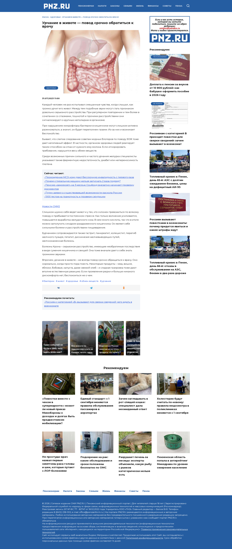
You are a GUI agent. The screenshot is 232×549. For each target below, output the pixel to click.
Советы (167, 6)
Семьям (128, 6)
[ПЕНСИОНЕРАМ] (170, 78)
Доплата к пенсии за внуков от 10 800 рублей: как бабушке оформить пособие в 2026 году (169, 90)
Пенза (178, 6)
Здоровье (55, 17)
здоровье (73, 281)
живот (61, 281)
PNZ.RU (45, 17)
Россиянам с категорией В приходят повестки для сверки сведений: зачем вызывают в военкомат (168, 139)
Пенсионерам (86, 6)
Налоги (102, 6)
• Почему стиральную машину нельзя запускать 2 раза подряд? (82, 181)
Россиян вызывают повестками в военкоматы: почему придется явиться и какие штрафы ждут (169, 225)
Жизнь (140, 6)
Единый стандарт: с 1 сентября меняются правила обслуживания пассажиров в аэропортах (96, 405)
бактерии (49, 281)
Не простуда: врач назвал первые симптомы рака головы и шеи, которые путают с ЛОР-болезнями (58, 463)
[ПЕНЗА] (170, 171)
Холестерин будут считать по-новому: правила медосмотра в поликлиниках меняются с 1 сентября (173, 405)
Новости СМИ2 (51, 206)
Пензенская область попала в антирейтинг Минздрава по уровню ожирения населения (172, 462)
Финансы (153, 6)
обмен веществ (89, 281)
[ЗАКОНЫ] (170, 213)
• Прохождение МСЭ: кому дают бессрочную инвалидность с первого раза (89, 177)
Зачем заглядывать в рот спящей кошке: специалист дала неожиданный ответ (133, 404)
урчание (106, 281)
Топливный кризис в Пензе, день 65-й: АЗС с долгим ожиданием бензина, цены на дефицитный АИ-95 (169, 182)
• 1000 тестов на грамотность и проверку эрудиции (74, 196)
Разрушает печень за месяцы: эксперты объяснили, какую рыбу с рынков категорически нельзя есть (135, 466)
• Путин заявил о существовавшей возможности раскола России (83, 192)
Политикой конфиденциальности (144, 538)
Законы (114, 6)
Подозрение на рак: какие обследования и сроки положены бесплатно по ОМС (96, 462)
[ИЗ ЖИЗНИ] (170, 127)
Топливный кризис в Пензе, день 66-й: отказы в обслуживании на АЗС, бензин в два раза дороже (169, 268)
